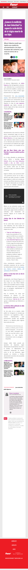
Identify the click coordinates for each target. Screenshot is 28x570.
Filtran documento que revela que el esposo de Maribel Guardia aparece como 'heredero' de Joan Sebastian (8, 125)
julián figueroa (7, 389)
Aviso (14, 549)
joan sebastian (19, 387)
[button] (11, 57)
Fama (8, 7)
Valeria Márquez (23, 1)
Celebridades (14, 7)
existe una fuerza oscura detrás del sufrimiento (14, 269)
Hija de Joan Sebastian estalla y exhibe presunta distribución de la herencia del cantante (8, 365)
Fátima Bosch (10, 1)
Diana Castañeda (7, 78)
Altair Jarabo (16, 1)
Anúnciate (14, 541)
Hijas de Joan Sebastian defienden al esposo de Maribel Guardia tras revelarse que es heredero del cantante (8, 117)
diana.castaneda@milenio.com (15, 394)
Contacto (14, 545)
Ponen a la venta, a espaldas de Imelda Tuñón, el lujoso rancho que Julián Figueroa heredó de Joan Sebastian (8, 373)
